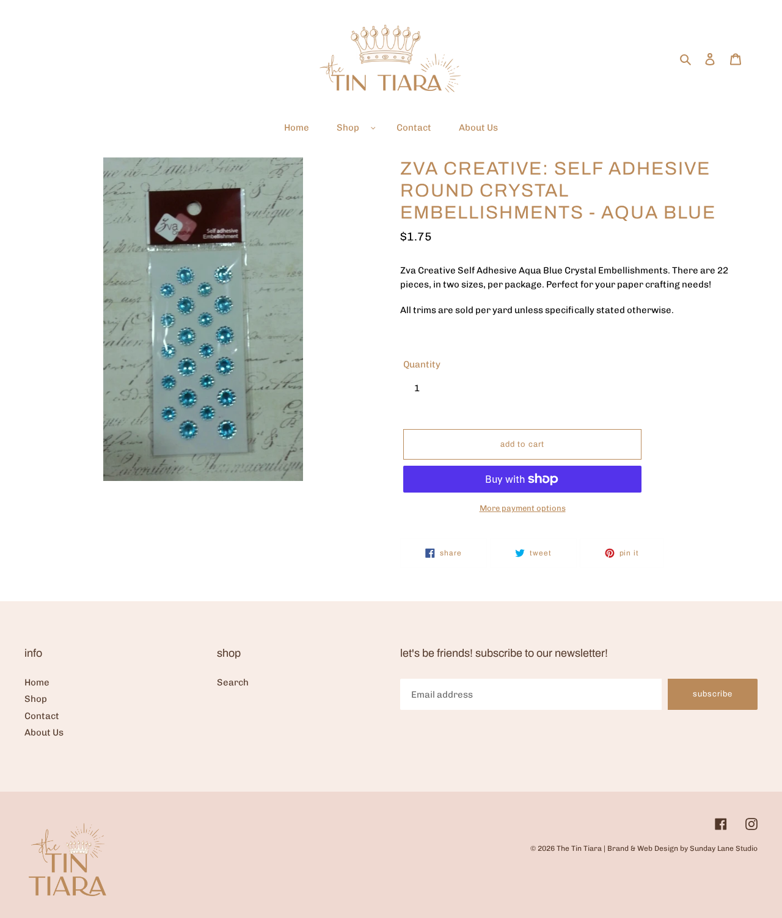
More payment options (523, 508)
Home (36, 682)
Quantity (421, 364)
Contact (41, 715)
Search (233, 682)
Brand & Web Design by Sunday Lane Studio (682, 848)
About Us (44, 732)
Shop (35, 698)
